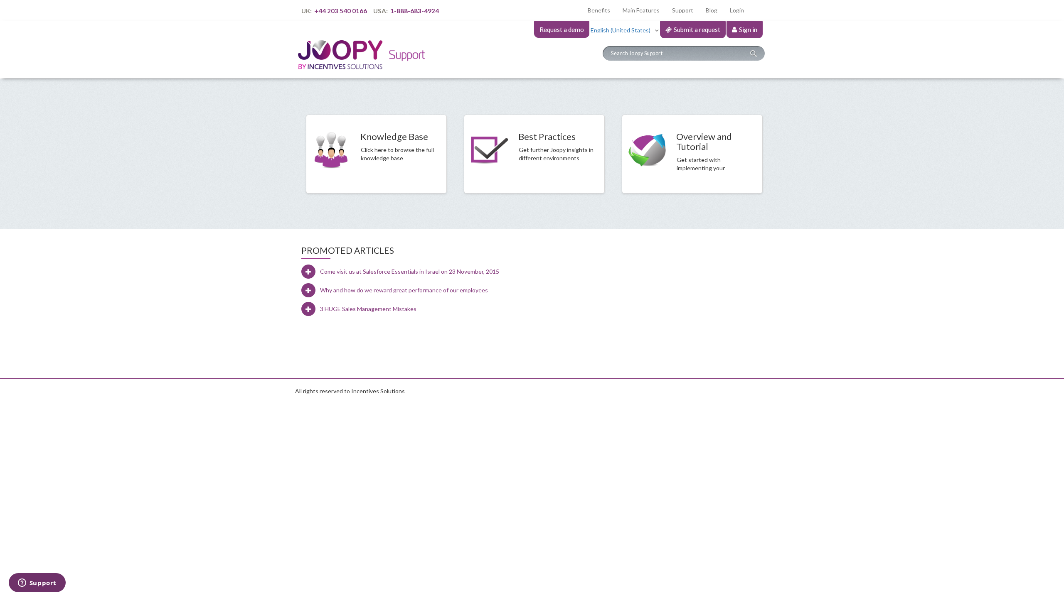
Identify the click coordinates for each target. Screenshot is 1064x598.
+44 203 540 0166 (340, 11)
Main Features (641, 10)
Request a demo (561, 29)
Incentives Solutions (378, 391)
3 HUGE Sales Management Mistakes (368, 308)
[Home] (364, 47)
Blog (711, 10)
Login (737, 10)
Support (682, 10)
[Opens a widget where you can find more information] (37, 583)
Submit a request (697, 29)
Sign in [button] (748, 29)
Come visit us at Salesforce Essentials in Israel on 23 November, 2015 (409, 271)
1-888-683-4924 (414, 11)
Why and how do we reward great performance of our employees (404, 290)
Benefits (602, 10)
